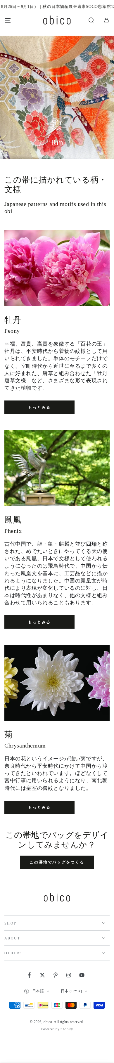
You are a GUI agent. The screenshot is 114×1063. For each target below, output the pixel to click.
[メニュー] (7, 20)
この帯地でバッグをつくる (57, 862)
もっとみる (39, 407)
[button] (91, 20)
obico (48, 1022)
